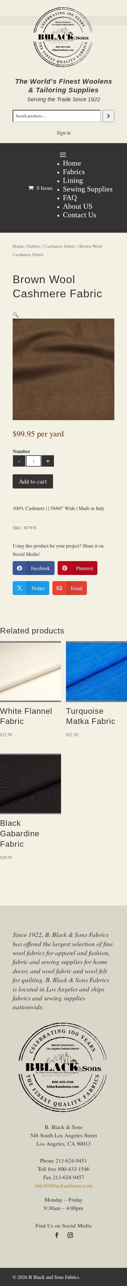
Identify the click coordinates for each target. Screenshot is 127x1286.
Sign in (64, 132)
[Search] (108, 116)
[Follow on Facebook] (56, 1235)
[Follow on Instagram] (70, 1235)
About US (77, 206)
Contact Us (79, 215)
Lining (73, 180)
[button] (16, 314)
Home (72, 163)
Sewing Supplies (88, 189)
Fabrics (74, 172)
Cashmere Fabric (60, 246)
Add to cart (33, 481)
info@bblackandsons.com (63, 1185)
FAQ (70, 198)
